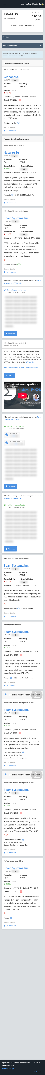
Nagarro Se (11, 152)
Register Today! (8, 1068)
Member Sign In (38, 4)
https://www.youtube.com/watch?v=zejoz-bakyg (21, 367)
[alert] (22, 1067)
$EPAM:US (30, 362)
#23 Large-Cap (22, 758)
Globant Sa (11, 77)
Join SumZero (26, 4)
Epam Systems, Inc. (16, 218)
